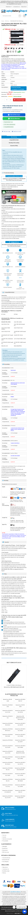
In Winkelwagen (20, 100)
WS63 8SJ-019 (4, 346)
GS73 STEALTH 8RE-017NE (20, 338)
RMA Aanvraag (5, 852)
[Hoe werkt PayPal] (20, 886)
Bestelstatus (5, 848)
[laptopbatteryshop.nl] (14, 12)
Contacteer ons (16, 6)
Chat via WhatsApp (15, 118)
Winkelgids (4, 846)
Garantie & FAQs (14, 145)
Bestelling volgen (5, 871)
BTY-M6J (3, 314)
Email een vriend (17, 131)
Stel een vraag (7, 131)
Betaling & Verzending (14, 142)
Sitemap (4, 872)
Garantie (4, 837)
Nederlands (8, 6)
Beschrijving (14, 137)
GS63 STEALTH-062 (18, 327)
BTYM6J (16, 314)
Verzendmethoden (6, 857)
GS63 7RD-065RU (18, 322)
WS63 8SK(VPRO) (18, 346)
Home (2, 21)
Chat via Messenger (15, 114)
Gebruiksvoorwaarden (7, 839)
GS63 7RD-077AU (5, 324)
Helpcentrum (24, 6)
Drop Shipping (5, 861)
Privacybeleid (5, 840)
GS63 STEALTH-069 (5, 331)
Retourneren (5, 850)
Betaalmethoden (5, 859)
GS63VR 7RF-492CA (18, 335)
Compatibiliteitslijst (14, 139)
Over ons (4, 835)
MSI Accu (7, 21)
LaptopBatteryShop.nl (15, 891)
